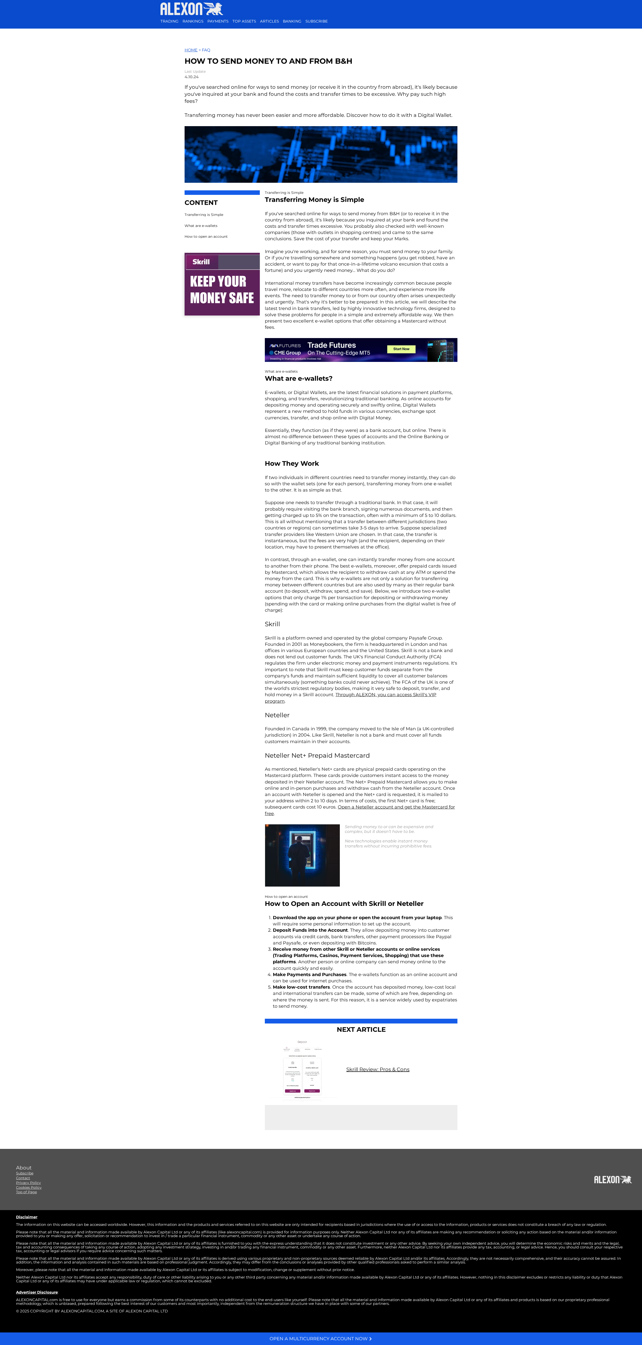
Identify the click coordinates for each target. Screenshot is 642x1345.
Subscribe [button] (24, 1173)
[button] (316, 21)
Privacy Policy (28, 1182)
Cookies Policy (29, 1187)
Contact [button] (23, 1178)
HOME (191, 50)
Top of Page (26, 1192)
